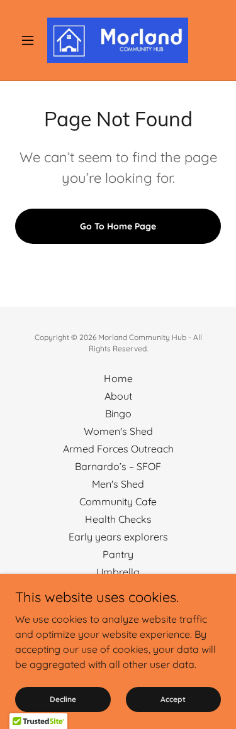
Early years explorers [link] (118, 536)
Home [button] (118, 378)
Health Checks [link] (118, 519)
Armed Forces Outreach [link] (118, 448)
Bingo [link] (118, 413)
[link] (117, 40)
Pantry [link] (118, 554)
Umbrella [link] (118, 572)
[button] (30, 40)
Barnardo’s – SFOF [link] (118, 466)
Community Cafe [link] (118, 501)
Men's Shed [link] (118, 484)
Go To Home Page (118, 226)
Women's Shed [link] (118, 431)
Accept (173, 699)
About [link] (118, 396)
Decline (63, 699)
